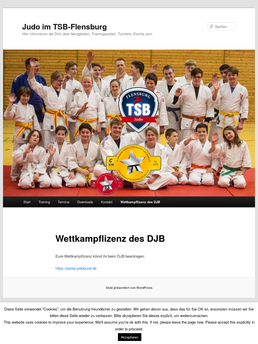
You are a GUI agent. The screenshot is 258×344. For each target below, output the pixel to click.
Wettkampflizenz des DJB (140, 201)
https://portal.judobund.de (75, 268)
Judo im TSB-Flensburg (64, 26)
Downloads (85, 201)
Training (44, 201)
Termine (63, 201)
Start (26, 201)
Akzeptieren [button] (129, 337)
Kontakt (106, 201)
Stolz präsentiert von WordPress (129, 287)
